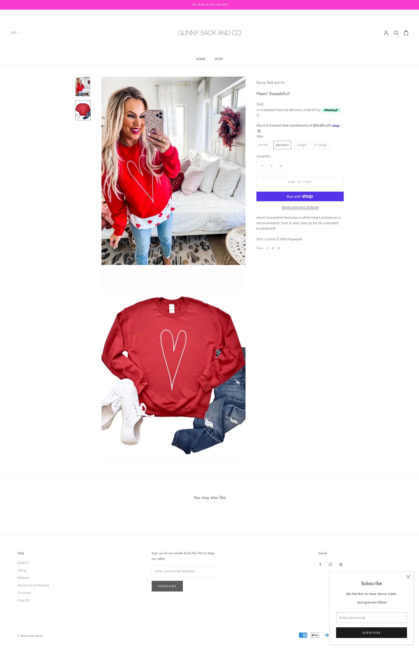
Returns (23, 577)
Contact (24, 592)
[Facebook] (267, 248)
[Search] (396, 32)
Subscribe (371, 633)
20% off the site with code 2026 (209, 5)
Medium (282, 145)
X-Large (320, 145)
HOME (200, 59)
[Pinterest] (278, 248)
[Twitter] (273, 248)
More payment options (300, 207)
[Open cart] (406, 32)
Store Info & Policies (33, 585)
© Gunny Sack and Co (30, 636)
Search (23, 562)
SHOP (219, 59)
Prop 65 (23, 600)
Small (263, 145)
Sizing (21, 570)
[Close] (408, 577)
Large (301, 145)
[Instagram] (330, 564)
